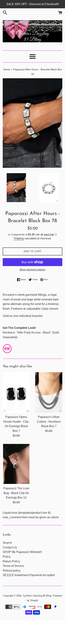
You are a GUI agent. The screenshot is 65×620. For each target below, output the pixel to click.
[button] (32, 234)
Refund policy (11, 570)
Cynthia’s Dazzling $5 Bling (37, 595)
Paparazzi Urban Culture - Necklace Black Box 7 (49, 421)
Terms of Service (13, 565)
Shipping (19, 238)
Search (7, 542)
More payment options (32, 269)
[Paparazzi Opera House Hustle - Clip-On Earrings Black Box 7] (16, 392)
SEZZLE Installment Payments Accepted (29, 575)
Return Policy (11, 561)
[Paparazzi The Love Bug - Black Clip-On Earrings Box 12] (16, 464)
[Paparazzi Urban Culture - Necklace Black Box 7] (48, 392)
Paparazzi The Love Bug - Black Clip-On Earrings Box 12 (16, 493)
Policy (7, 556)
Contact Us (10, 547)
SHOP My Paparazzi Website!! (22, 551)
